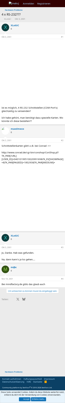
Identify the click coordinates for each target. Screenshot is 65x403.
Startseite (37, 381)
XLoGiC (7, 18)
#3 (62, 247)
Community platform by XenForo (27, 387)
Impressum (49, 378)
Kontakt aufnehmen (11, 378)
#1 (62, 37)
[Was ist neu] (55, 4)
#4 (62, 278)
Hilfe (29, 381)
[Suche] (61, 4)
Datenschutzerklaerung (13, 381)
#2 (62, 140)
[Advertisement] (32, 73)
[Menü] (4, 3)
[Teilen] (58, 37)
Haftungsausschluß (33, 378)
